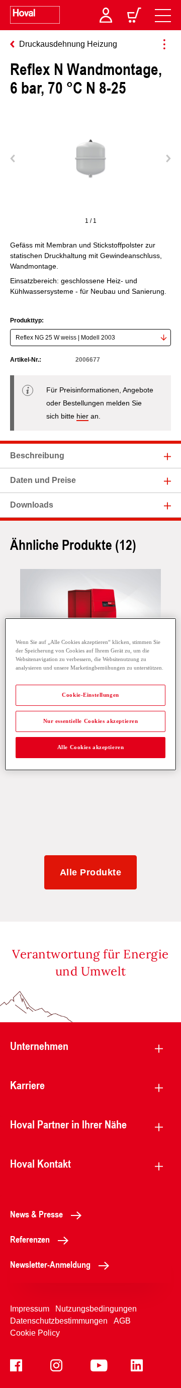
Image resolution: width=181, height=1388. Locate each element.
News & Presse (36, 1213)
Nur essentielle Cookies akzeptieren (90, 721)
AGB (122, 1321)
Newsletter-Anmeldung (50, 1264)
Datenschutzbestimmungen (59, 1321)
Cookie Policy (35, 1333)
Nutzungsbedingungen (96, 1308)
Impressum (29, 1308)
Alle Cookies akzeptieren (90, 747)
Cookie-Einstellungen (90, 695)
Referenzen (30, 1239)
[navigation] (162, 15)
